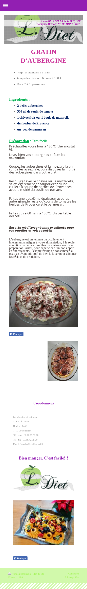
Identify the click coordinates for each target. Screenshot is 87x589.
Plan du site (38, 573)
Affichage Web (72, 577)
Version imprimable (22, 573)
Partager (18, 334)
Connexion (73, 573)
